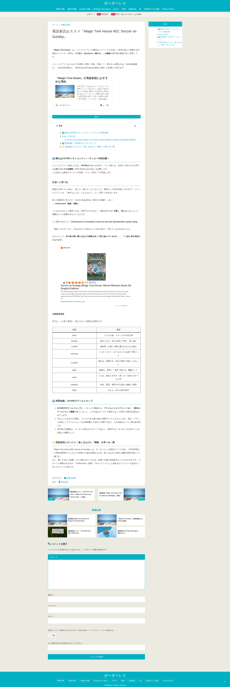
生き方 (116, 9)
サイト (51, 616)
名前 (51, 595)
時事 (124, 9)
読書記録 (132, 9)
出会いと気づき (68, 136)
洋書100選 (60, 9)
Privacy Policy (168, 9)
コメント (55, 557)
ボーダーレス (115, 3)
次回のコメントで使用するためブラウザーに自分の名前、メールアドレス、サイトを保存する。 (81, 630)
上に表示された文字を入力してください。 (66, 643)
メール (52, 606)
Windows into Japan (101, 9)
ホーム (55, 25)
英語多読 (105, 14)
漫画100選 (71, 9)
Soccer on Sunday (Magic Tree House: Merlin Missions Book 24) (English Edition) (101, 140)
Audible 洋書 (84, 9)
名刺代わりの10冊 (151, 9)
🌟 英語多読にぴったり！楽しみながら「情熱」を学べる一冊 (88, 147)
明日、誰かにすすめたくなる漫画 (128, 14)
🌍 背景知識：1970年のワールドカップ (79, 143)
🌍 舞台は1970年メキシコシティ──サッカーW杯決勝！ (86, 133)
